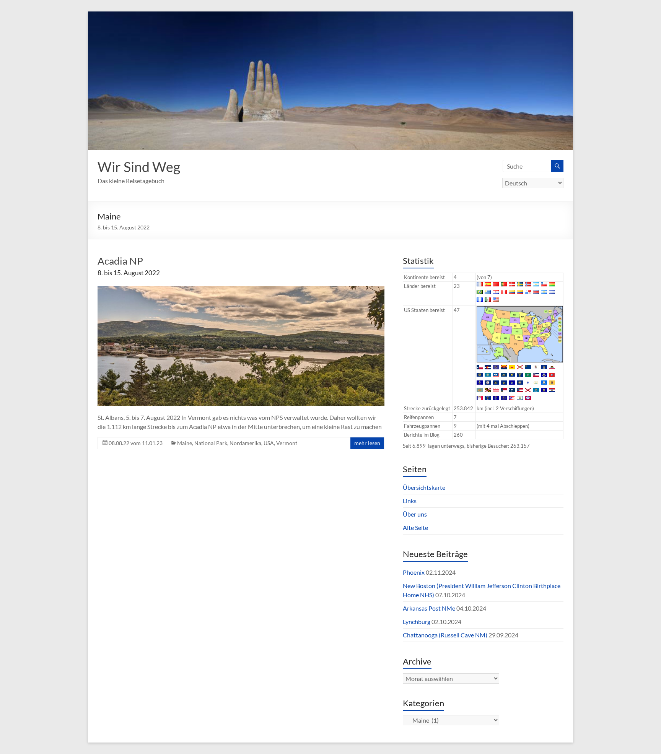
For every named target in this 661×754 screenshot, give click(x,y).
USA (269, 443)
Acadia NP (120, 261)
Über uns (415, 514)
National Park (210, 443)
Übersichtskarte (424, 487)
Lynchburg (416, 621)
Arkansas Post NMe (429, 608)
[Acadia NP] (241, 289)
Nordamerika (245, 443)
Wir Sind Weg (139, 166)
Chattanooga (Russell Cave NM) (445, 635)
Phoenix (414, 572)
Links (410, 500)
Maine (184, 443)
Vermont (286, 443)
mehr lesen (367, 443)
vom (136, 443)
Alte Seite (415, 527)
